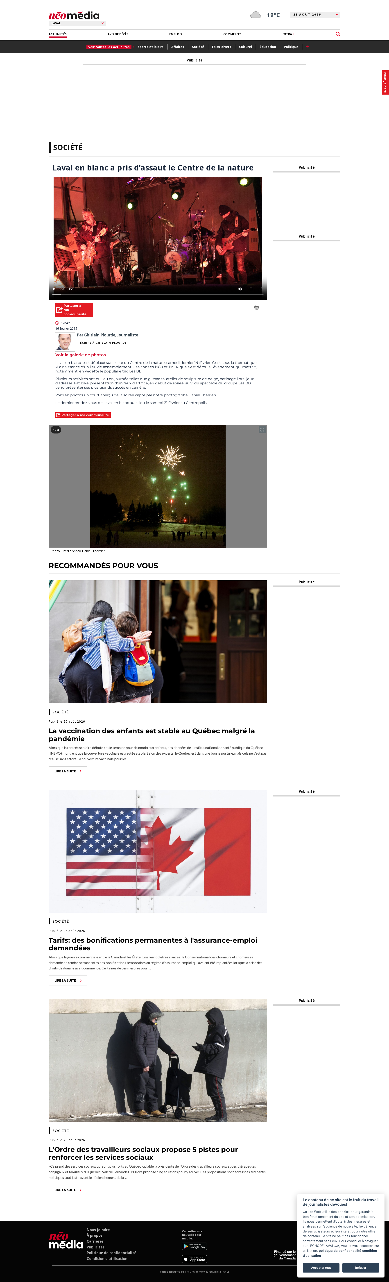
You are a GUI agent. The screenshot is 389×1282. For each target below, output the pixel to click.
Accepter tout (321, 1267)
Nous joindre (98, 1229)
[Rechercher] (338, 34)
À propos (94, 1235)
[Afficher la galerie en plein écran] (262, 430)
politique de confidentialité (340, 1251)
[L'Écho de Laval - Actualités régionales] (74, 15)
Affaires (177, 47)
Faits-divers (221, 47)
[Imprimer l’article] (256, 308)
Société (198, 47)
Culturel (245, 47)
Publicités (95, 1247)
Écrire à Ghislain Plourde (103, 342)
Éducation (268, 47)
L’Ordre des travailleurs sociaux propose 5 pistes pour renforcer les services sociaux (143, 1153)
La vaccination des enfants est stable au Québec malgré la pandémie (152, 735)
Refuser (360, 1267)
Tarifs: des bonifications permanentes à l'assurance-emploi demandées (153, 944)
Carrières (95, 1241)
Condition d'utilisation (107, 1258)
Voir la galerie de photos (80, 354)
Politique (291, 47)
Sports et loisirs (150, 47)
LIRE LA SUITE (65, 771)
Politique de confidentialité (111, 1252)
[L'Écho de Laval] (66, 1246)
